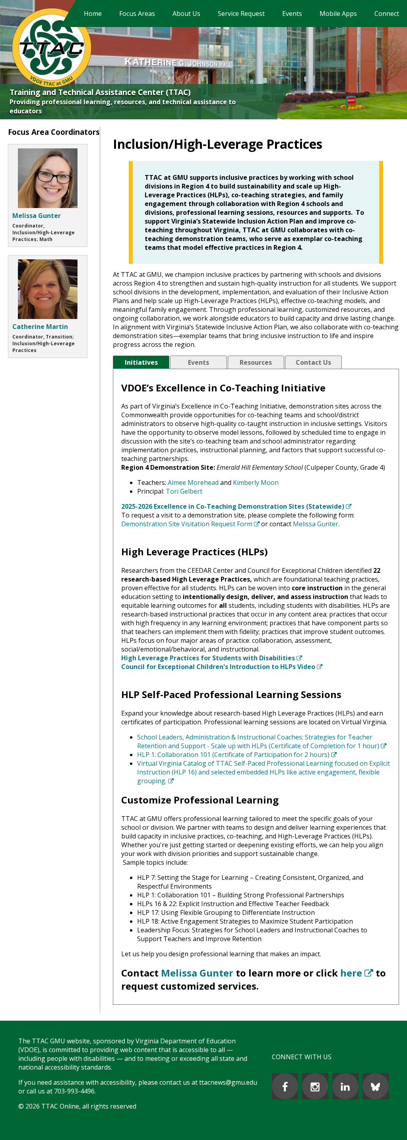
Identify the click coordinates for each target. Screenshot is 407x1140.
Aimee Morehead (193, 482)
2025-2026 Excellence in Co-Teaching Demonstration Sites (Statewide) (236, 506)
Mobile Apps (338, 13)
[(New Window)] (285, 1086)
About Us (186, 13)
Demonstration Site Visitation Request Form (190, 523)
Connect (386, 13)
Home (93, 13)
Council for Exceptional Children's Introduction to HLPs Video (221, 666)
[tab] (141, 362)
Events (292, 13)
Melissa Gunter (197, 972)
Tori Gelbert (184, 491)
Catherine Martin (40, 326)
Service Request (241, 13)
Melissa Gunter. (316, 523)
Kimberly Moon (256, 482)
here (356, 972)
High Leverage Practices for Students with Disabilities (211, 658)
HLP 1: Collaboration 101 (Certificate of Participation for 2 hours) (237, 754)
